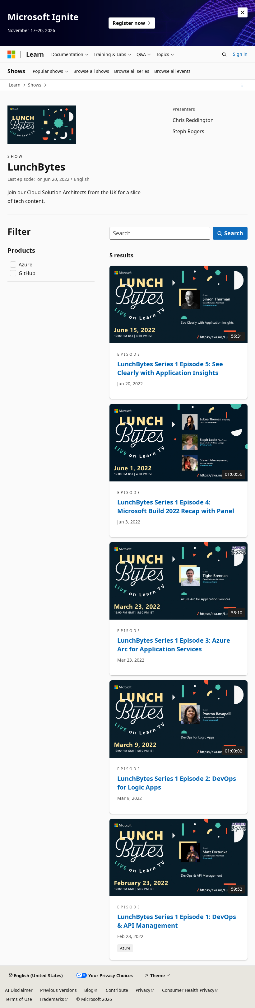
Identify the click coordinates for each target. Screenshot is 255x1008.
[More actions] (242, 85)
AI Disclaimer (19, 990)
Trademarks (51, 999)
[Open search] (224, 54)
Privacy (143, 990)
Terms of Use (18, 999)
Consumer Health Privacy (188, 990)
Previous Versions (58, 990)
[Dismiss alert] (243, 12)
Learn (15, 85)
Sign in (240, 54)
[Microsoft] (11, 54)
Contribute (117, 990)
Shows (34, 85)
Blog (89, 990)
